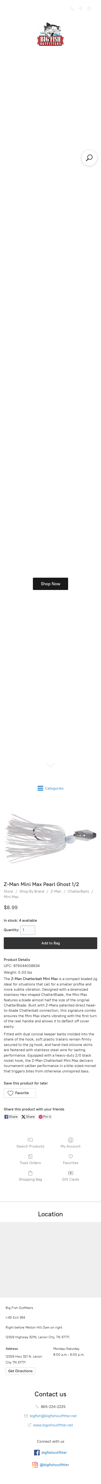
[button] (20, 1093)
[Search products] (89, 158)
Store (8, 891)
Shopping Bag (30, 1179)
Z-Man (55, 891)
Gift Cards (70, 1179)
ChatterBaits (78, 891)
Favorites (70, 1163)
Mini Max (11, 897)
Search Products (30, 1146)
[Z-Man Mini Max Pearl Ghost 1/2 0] (50, 838)
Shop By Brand (31, 891)
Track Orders (30, 1163)
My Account (71, 1146)
